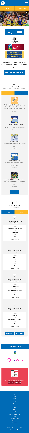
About (14, 403)
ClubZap (17, 429)
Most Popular (21, 93)
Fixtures (21, 212)
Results (8, 212)
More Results (9, 333)
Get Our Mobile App (14, 72)
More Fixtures (19, 333)
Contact (14, 407)
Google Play (18, 382)
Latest (8, 93)
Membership (14, 420)
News (7, 8)
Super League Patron (14, 418)
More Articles (14, 192)
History (14, 409)
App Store (10, 382)
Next (27, 18)
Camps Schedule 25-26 (14, 414)
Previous (2, 18)
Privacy (14, 411)
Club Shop (14, 422)
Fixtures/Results (22, 8)
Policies (14, 416)
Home (14, 394)
